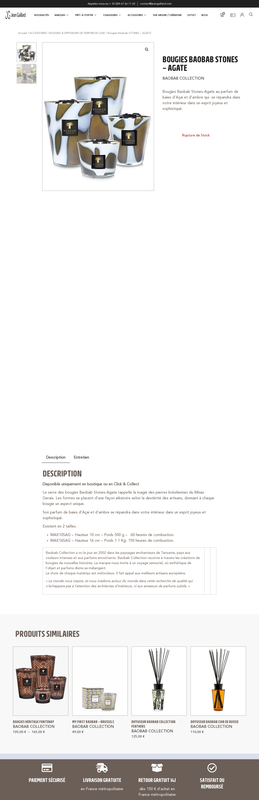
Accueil (22, 33)
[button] (146, 49)
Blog (205, 15)
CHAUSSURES (110, 15)
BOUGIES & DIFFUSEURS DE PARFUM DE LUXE (77, 33)
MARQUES (60, 15)
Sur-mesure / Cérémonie (167, 15)
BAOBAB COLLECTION (183, 79)
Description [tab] (55, 457)
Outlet (191, 15)
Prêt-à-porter (84, 15)
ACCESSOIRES (135, 15)
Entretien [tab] (81, 457)
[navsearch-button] (251, 15)
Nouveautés (41, 15)
